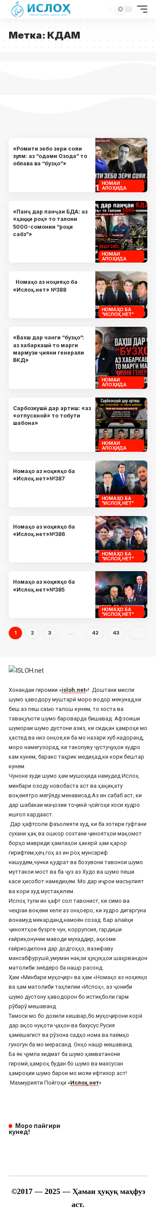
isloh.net (73, 690)
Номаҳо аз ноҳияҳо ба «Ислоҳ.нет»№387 (44, 475)
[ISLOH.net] (42, 9)
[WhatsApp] (63, 1149)
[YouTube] (27, 1149)
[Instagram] (39, 1149)
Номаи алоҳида (114, 185)
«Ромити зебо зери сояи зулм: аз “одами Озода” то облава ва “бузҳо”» (50, 156)
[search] (103, 9)
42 (95, 633)
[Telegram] (51, 1149)
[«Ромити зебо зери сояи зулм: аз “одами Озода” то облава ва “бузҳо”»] (121, 165)
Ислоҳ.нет (84, 1082)
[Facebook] (15, 1149)
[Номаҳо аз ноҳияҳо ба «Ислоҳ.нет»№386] (121, 539)
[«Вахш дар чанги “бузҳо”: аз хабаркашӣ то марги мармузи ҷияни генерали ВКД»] (121, 358)
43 (116, 633)
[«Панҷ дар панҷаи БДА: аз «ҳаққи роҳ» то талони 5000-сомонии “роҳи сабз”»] (121, 232)
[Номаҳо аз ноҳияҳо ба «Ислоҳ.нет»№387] (121, 483)
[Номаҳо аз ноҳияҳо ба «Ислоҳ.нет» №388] (121, 294)
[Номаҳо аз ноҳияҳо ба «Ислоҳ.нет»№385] (121, 594)
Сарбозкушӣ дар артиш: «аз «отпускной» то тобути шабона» (52, 416)
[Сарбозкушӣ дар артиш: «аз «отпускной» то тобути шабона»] (121, 425)
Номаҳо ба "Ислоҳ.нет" (118, 311)
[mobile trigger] (140, 9)
